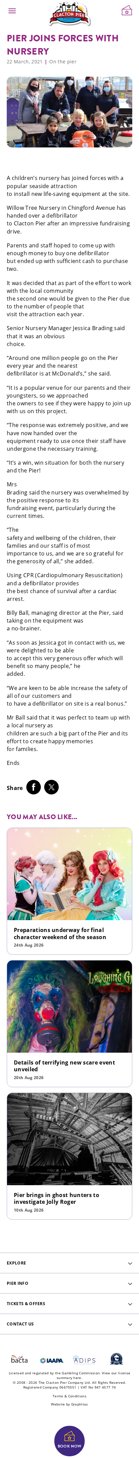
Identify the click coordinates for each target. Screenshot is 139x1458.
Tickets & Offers (26, 1304)
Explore (16, 1263)
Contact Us (20, 1324)
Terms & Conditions (69, 1396)
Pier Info (17, 1283)
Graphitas (79, 1404)
